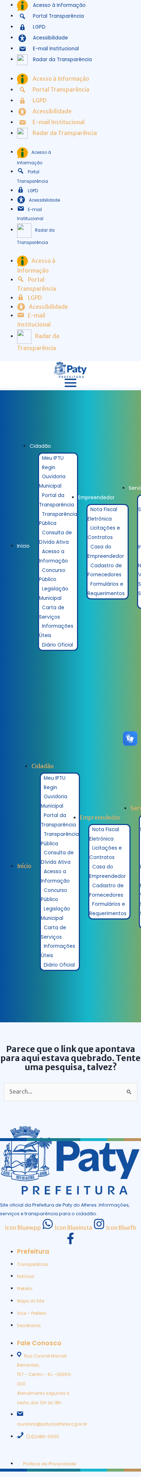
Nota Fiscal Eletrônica (102, 514)
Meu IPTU (53, 458)
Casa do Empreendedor (105, 551)
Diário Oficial (57, 644)
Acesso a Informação (53, 556)
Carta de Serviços (51, 612)
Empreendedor (96, 497)
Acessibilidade (44, 200)
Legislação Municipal (53, 593)
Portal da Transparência (56, 500)
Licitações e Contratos (103, 533)
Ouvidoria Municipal (52, 481)
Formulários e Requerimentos (106, 589)
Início (23, 546)
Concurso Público (52, 575)
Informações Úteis (56, 631)
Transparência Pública (58, 519)
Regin (48, 467)
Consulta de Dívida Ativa (55, 537)
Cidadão (40, 446)
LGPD (33, 191)
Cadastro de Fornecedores (104, 570)
